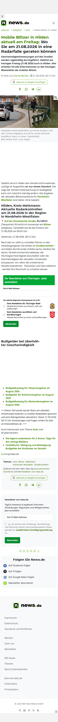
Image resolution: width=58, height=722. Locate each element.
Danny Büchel (21, 75)
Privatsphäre (11, 689)
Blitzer (21, 461)
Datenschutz (11, 623)
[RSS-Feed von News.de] (38, 710)
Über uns (9, 643)
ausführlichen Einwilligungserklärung (34, 530)
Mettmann (30, 461)
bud (3, 454)
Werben (9, 637)
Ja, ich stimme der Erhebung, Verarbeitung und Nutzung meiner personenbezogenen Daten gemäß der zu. (28, 528)
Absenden (10, 323)
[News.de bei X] (33, 710)
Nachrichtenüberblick (16, 669)
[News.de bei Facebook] (29, 710)
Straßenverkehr (41, 464)
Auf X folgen (14, 571)
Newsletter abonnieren (20, 582)
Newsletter (10, 649)
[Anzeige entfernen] (56, 712)
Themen (9, 663)
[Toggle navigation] (53, 23)
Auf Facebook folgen (19, 565)
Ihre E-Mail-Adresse (12, 288)
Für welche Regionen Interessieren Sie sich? (22, 300)
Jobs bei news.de (13, 678)
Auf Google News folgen (21, 577)
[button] (29, 82)
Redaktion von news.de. (33, 471)
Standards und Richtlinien (18, 628)
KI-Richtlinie (11, 683)
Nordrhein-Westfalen (23, 464)
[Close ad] (2, 16)
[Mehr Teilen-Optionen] (38, 89)
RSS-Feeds (10, 658)
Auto (15, 461)
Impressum (11, 617)
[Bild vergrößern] (55, 97)
